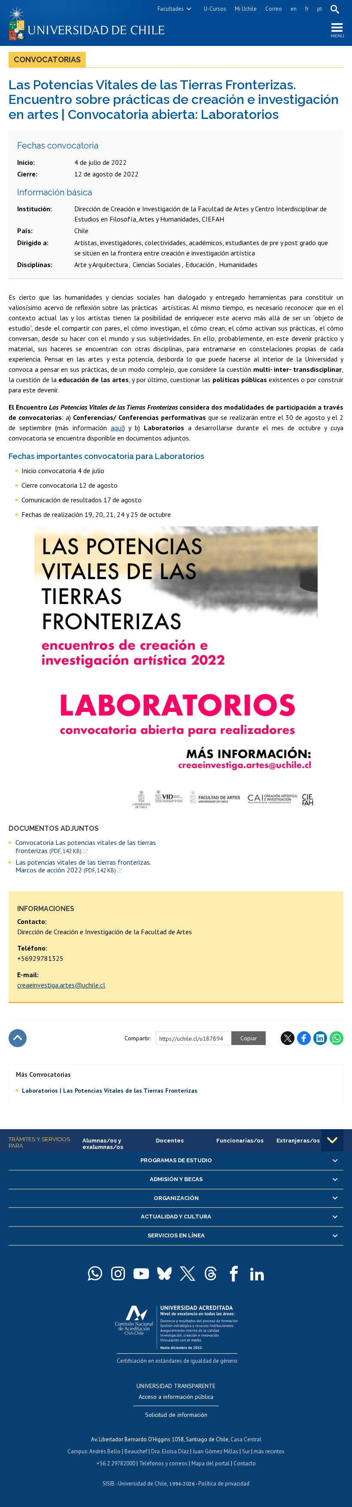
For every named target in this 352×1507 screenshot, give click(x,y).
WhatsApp (336, 1038)
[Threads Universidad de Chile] (211, 1273)
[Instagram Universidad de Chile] (118, 1273)
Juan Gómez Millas (215, 1451)
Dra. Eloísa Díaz (170, 1451)
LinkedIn (320, 1038)
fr (307, 8)
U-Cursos (215, 8)
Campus (77, 1451)
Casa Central (246, 1439)
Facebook (304, 1038)
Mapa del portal (210, 1463)
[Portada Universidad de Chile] (92, 23)
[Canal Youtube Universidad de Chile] (141, 1273)
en (294, 8)
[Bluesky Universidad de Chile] (164, 1273)
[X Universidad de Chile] (187, 1273)
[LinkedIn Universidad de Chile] (257, 1273)
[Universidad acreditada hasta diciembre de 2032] (176, 1325)
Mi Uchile (246, 8)
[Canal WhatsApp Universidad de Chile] (95, 1273)
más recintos (269, 1451)
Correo (273, 8)
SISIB (109, 1483)
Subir (18, 1038)
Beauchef (135, 1451)
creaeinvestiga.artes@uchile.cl (61, 985)
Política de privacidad (223, 1483)
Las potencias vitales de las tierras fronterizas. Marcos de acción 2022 (83, 866)
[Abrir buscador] (334, 9)
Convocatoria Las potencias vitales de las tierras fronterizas (85, 846)
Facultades (171, 8)
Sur (246, 1451)
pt (319, 8)
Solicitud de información (176, 1415)
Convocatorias (47, 59)
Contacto (245, 1463)
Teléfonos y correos (163, 1463)
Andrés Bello (105, 1451)
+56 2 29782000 (116, 1463)
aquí (117, 427)
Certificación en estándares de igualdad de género (177, 1360)
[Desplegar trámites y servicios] (332, 1140)
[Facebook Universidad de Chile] (234, 1273)
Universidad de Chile (142, 1483)
